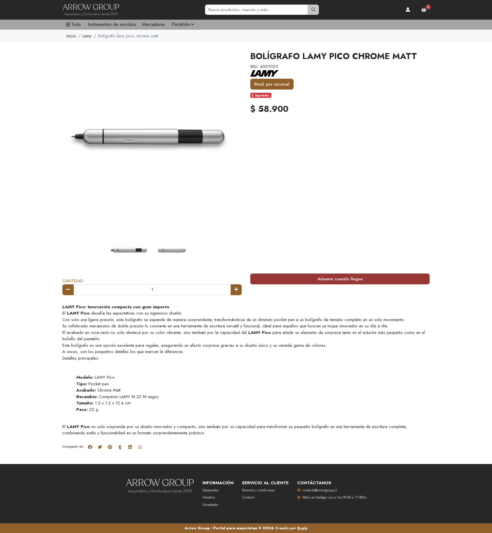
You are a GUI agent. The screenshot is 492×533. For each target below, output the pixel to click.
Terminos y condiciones (258, 490)
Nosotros (208, 497)
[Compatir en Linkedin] (130, 447)
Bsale (302, 528)
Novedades (210, 504)
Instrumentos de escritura (112, 24)
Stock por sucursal (272, 84)
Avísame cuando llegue (340, 279)
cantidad (72, 281)
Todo (76, 24)
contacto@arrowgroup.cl (320, 490)
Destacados (210, 490)
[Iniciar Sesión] (408, 10)
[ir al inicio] (160, 484)
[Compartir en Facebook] (90, 447)
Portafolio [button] (181, 24)
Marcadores (153, 24)
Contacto (248, 497)
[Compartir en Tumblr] (120, 447)
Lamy (87, 36)
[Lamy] (264, 73)
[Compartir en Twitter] (100, 447)
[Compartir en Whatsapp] (140, 447)
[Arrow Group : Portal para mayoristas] (90, 10)
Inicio (71, 36)
